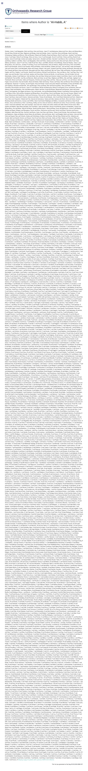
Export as (7, 28)
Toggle (3, 3)
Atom (67, 28)
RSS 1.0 (73, 28)
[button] (25, 31)
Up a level (9, 26)
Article (11, 38)
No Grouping (50, 34)
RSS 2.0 (80, 28)
